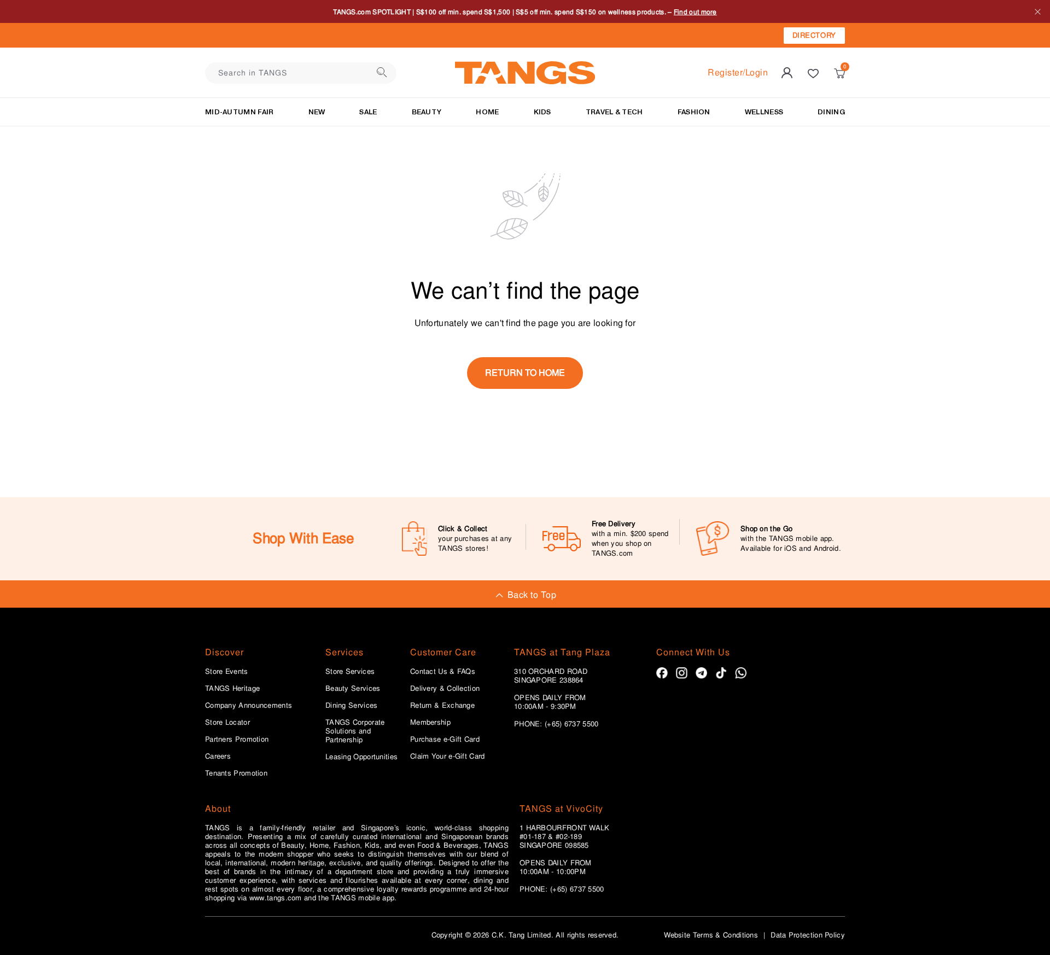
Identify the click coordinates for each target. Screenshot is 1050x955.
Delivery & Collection (445, 688)
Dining (831, 112)
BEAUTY (427, 112)
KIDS (542, 112)
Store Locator (227, 722)
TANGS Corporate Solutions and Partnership (355, 731)
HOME (487, 112)
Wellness (764, 112)
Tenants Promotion (236, 773)
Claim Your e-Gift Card (447, 756)
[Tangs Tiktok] (721, 673)
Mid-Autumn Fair (239, 112)
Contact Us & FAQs (442, 671)
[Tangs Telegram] (701, 673)
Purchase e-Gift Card (445, 739)
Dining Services (351, 705)
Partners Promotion (237, 739)
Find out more (695, 11)
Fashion (694, 112)
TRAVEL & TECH (614, 112)
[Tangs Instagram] (681, 673)
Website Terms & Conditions (711, 935)
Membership (430, 722)
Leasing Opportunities (361, 757)
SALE (368, 112)
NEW (316, 112)
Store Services (350, 671)
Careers (218, 756)
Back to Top (532, 595)
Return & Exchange (442, 705)
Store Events (226, 671)
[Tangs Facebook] (662, 673)
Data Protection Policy (808, 935)
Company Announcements (248, 705)
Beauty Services (353, 688)
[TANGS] (525, 72)
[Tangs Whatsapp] (740, 673)
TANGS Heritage (232, 688)
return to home (525, 372)
